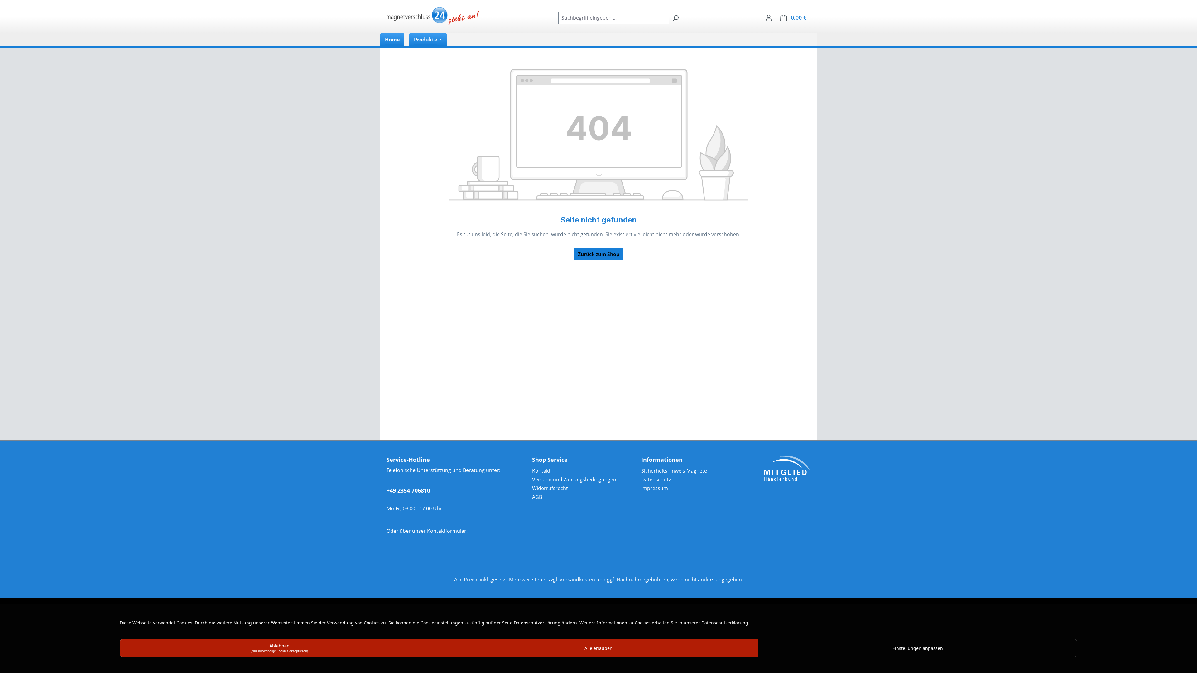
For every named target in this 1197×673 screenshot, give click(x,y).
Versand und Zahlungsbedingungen (574, 479)
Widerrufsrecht (550, 488)
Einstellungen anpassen (917, 648)
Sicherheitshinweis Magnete (674, 470)
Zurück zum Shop (598, 254)
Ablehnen (279, 648)
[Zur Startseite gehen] (433, 16)
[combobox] (613, 18)
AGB (537, 497)
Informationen (662, 459)
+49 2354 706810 (408, 490)
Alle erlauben (598, 648)
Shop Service (550, 459)
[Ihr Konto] (768, 17)
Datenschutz (656, 479)
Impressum (654, 488)
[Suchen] (675, 18)
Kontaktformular (446, 530)
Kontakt (541, 470)
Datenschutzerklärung (724, 623)
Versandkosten (577, 579)
